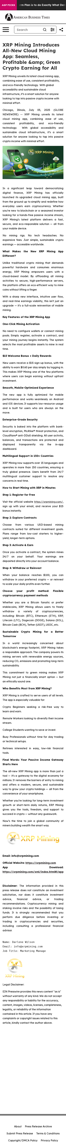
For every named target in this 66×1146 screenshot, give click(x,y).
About (18, 1126)
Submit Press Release (20, 1133)
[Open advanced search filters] (52, 29)
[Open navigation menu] (6, 29)
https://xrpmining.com (40, 862)
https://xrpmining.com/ (48, 501)
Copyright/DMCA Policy (22, 1140)
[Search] (45, 29)
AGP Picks (8, 5)
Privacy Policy (49, 1140)
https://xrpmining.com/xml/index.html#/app (33, 871)
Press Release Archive (38, 1126)
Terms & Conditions (48, 1133)
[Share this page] (61, 29)
